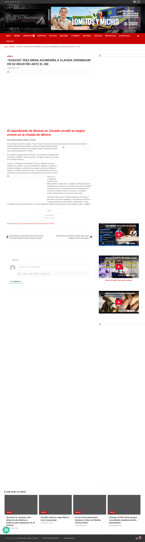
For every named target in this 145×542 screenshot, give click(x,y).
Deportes (42, 36)
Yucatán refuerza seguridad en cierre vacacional (55, 518)
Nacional (64, 36)
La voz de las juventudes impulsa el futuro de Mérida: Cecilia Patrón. (88, 520)
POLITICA (53, 36)
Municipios (28, 36)
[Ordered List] (31, 274)
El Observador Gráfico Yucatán (27, 538)
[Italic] (22, 274)
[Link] (43, 274)
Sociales (98, 36)
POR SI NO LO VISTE (16, 492)
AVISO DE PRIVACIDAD (51, 538)
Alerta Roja (124, 36)
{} (46, 273)
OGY (18, 68)
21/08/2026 (10, 528)
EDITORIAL (87, 36)
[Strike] (28, 274)
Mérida (17, 36)
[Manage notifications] (140, 537)
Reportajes (110, 36)
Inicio (8, 36)
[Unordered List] (34, 274)
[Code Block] (40, 274)
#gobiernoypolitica (28, 223)
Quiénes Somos (69, 538)
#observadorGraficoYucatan (44, 223)
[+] (49, 273)
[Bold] (19, 274)
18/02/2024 (11, 68)
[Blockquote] (37, 274)
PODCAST (10, 41)
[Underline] (25, 274)
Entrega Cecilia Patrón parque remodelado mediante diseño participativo (123, 520)
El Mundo (75, 36)
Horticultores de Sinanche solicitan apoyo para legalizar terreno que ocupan (72, 237)
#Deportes (17, 223)
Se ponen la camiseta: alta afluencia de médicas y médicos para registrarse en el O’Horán (20, 521)
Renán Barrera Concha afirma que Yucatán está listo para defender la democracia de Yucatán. (26, 237)
